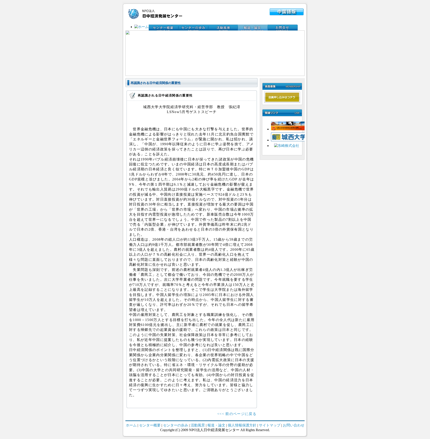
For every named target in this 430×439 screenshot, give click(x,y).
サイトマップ (269, 425)
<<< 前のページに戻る (236, 414)
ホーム (131, 425)
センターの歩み (175, 425)
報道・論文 (216, 425)
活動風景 (198, 425)
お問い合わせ (293, 425)
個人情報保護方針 (242, 425)
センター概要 (150, 425)
